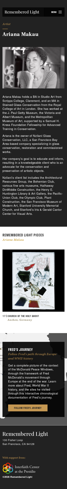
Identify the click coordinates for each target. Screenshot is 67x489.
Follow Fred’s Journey (28, 408)
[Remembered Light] (22, 12)
